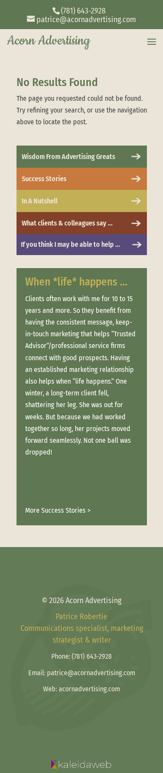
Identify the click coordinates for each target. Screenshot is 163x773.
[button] (152, 42)
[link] (81, 19)
